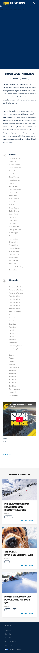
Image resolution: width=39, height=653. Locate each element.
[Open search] (34, 2)
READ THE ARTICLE (27, 521)
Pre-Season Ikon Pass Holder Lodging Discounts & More (16, 506)
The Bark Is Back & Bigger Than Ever (18, 553)
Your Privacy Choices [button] (15, 649)
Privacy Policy (9, 645)
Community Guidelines (11, 642)
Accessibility (8, 638)
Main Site (8, 630)
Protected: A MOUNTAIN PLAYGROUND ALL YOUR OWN (17, 599)
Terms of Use (8, 634)
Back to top (7, 454)
